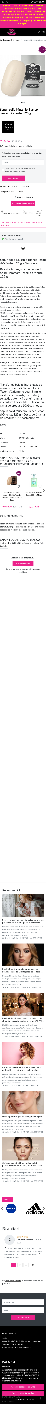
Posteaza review (23, 563)
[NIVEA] (11, 1213)
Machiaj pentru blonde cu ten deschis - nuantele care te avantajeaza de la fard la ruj (22, 970)
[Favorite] (35, 32)
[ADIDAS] (35, 1213)
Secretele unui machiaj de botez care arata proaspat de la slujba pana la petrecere (23, 921)
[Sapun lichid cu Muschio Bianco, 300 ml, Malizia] (34, 480)
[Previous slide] (2, 1208)
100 (32, 1265)
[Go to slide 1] (21, 102)
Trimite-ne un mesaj (14, 239)
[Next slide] (44, 490)
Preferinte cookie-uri (23, 1399)
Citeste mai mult (11, 1257)
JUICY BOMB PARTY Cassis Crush (23, 11)
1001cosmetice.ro (13, 1281)
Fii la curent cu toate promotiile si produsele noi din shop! (20, 170)
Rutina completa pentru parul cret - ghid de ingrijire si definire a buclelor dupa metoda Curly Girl (21, 1069)
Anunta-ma (13, 178)
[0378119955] (8, 2)
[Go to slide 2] (24, 102)
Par (13, 1086)
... (26, 1265)
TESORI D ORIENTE (20, 186)
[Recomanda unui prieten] (23, 248)
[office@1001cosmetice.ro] (3, 2)
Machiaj (15, 938)
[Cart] (43, 32)
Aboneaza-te (23, 1317)
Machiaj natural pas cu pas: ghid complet (22, 1117)
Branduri (7, 1199)
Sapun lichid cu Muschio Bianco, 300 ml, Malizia (33, 494)
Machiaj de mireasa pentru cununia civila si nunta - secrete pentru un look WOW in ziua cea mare (22, 1020)
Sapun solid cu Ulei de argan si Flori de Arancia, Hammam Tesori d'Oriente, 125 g (12, 496)
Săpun (18, 40)
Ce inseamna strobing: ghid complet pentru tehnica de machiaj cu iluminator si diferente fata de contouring (22, 1164)
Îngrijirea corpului (6, 40)
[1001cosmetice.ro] (12, 32)
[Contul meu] (39, 32)
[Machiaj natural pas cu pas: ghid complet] (23, 1102)
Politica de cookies (27, 1375)
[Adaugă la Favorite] (18, 486)
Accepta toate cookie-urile (23, 1387)
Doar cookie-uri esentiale (23, 1393)
